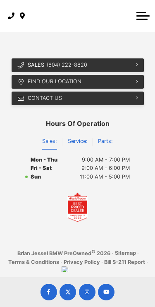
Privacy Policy (82, 262)
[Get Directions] (22, 16)
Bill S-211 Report (124, 262)
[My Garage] (127, 15)
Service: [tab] (78, 141)
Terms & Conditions (33, 262)
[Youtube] (106, 292)
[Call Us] (11, 16)
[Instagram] (87, 292)
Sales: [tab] (49, 141)
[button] (143, 16)
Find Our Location (54, 81)
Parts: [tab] (105, 141)
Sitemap (125, 253)
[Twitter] (68, 292)
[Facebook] (49, 292)
